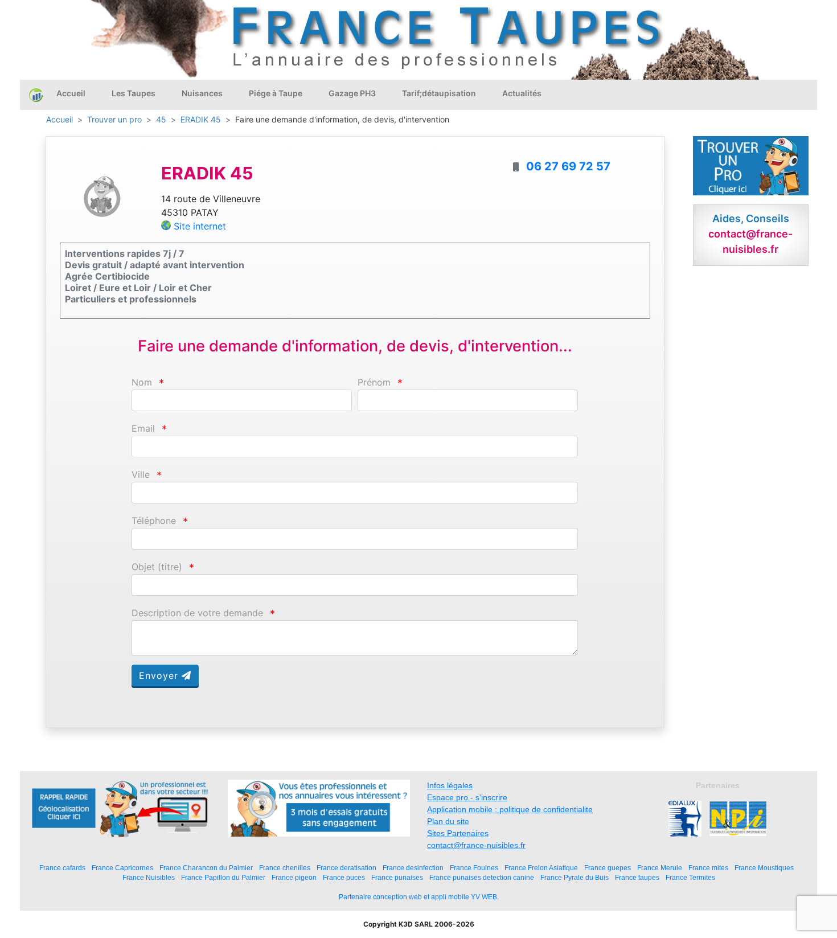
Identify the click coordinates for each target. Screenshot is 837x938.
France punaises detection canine (481, 877)
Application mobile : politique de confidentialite (510, 809)
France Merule (659, 867)
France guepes (607, 867)
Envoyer (160, 675)
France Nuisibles (148, 877)
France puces (344, 877)
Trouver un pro (114, 119)
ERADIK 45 (200, 119)
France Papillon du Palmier (223, 877)
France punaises (397, 877)
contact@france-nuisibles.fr (476, 845)
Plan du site (448, 821)
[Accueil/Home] (36, 94)
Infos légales (450, 785)
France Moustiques (764, 867)
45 (161, 119)
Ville (141, 474)
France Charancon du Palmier (206, 867)
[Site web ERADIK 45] (101, 196)
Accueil (70, 93)
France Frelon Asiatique (541, 867)
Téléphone (154, 521)
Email (143, 428)
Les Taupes (133, 93)
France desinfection (413, 867)
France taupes (637, 877)
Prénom (374, 382)
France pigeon (294, 877)
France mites (708, 867)
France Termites (690, 877)
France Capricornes (122, 867)
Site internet (200, 226)
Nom (142, 382)
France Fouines (474, 867)
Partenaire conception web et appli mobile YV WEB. (419, 897)
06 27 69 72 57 (568, 166)
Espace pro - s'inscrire (467, 797)
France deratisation (346, 867)
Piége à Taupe (275, 93)
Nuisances (202, 93)
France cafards (62, 867)
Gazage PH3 (352, 93)
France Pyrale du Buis (574, 877)
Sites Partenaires (458, 833)
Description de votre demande (197, 613)
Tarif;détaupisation (439, 93)
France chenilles (284, 867)
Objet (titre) (157, 567)
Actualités (521, 93)
